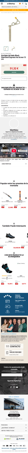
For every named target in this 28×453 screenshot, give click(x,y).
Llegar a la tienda (14, 415)
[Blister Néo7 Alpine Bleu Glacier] (7, 195)
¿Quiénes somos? (8, 428)
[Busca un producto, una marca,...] (26, 7)
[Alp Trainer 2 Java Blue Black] (10, 236)
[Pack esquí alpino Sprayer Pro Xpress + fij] (20, 195)
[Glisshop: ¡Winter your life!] (11, 3)
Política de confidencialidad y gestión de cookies (18, 449)
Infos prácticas (7, 430)
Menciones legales (5, 448)
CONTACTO (15, 346)
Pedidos (4, 425)
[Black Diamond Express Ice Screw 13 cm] (14, 29)
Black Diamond (6, 53)
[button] (14, 163)
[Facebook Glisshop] (11, 387)
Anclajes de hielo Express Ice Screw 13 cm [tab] (14, 94)
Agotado (14, 72)
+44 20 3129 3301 (15, 352)
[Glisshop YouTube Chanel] (17, 387)
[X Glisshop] (21, 267)
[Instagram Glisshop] (14, 387)
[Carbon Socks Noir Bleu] (7, 268)
